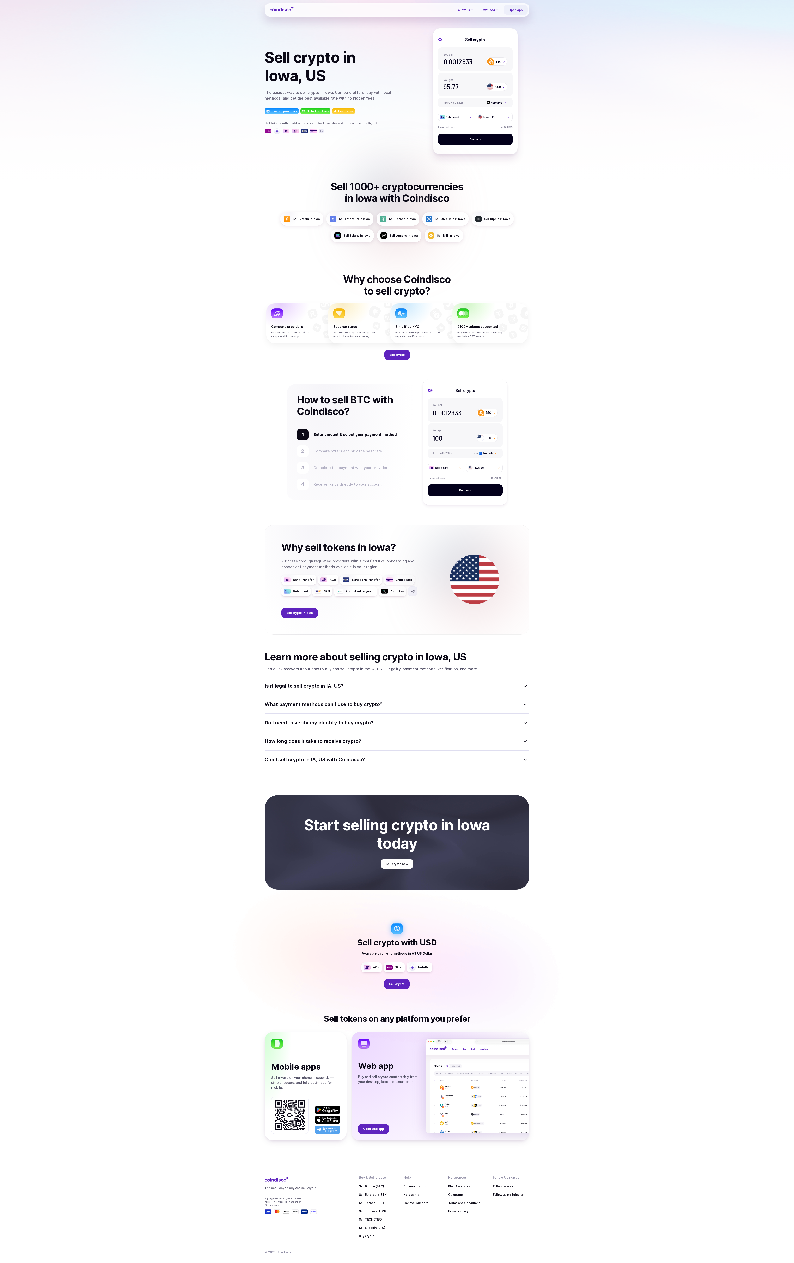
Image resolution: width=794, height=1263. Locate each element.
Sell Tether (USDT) (372, 1203)
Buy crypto (366, 1236)
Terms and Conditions (464, 1203)
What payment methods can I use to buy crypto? (324, 704)
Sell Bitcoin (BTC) (371, 1186)
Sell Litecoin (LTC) (372, 1227)
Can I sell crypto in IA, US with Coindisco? (315, 760)
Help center (412, 1194)
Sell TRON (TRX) (370, 1219)
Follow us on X (503, 1186)
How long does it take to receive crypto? (313, 741)
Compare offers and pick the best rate (347, 451)
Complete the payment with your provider (352, 468)
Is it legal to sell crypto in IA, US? (304, 686)
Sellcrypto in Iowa (299, 613)
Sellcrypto (397, 354)
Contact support (416, 1203)
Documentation (415, 1186)
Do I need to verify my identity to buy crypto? (319, 723)
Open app (516, 10)
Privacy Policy (458, 1211)
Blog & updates (459, 1186)
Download (487, 10)
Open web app (373, 1129)
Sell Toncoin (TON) (372, 1211)
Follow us (463, 10)
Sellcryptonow (397, 864)
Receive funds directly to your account (347, 484)
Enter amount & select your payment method (353, 434)
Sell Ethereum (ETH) (373, 1194)
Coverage (455, 1194)
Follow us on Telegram (509, 1194)
